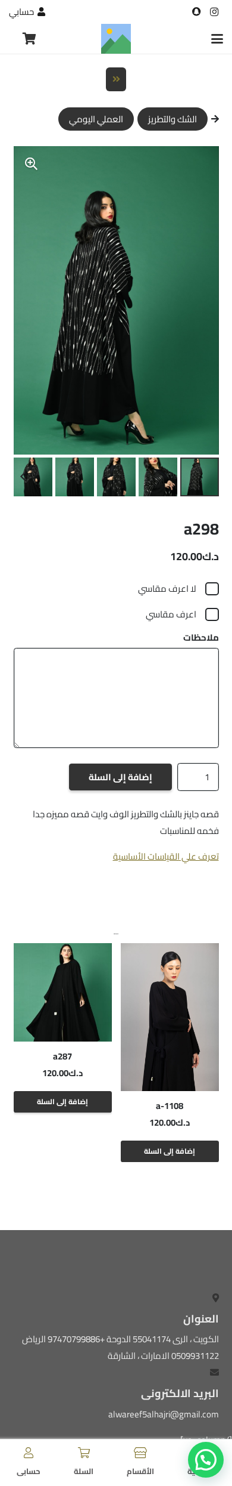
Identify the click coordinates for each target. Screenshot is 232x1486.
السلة (83, 1471)
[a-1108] (170, 1016)
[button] (217, 39)
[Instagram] (214, 12)
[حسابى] (28, 1452)
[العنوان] (196, 12)
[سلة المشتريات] (29, 39)
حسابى (28, 1471)
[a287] (63, 992)
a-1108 (169, 1105)
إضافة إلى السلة (120, 777)
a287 (62, 1056)
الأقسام (140, 1471)
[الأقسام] (140, 1452)
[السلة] (84, 1452)
